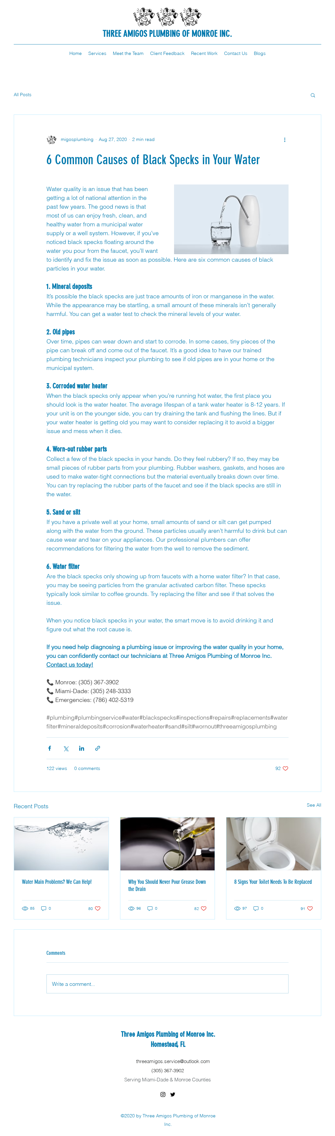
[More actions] (285, 140)
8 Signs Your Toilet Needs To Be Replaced (273, 881)
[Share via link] (98, 748)
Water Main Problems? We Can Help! (57, 881)
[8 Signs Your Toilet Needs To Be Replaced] (273, 843)
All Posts (22, 94)
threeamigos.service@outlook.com (173, 1061)
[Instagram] (163, 1094)
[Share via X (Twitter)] (65, 748)
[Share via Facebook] (49, 748)
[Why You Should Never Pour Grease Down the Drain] (167, 843)
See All (314, 805)
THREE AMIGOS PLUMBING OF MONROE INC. (167, 33)
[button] (313, 94)
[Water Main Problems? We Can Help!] (61, 843)
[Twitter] (172, 1094)
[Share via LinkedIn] (82, 748)
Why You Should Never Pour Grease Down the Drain (167, 885)
